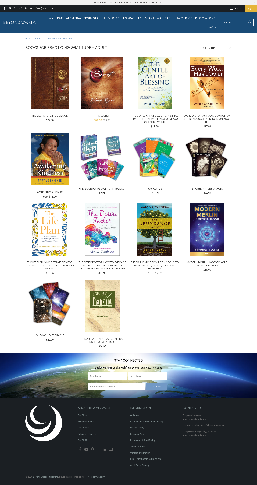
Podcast (129, 18)
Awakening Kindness (49, 159)
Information (204, 18)
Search (213, 26)
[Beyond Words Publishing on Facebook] (4, 9)
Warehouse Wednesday (65, 18)
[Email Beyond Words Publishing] (31, 9)
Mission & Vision (86, 421)
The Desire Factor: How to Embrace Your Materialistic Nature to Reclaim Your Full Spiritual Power (102, 229)
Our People (83, 427)
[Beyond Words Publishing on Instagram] (20, 9)
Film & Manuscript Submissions (146, 459)
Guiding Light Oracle (49, 304)
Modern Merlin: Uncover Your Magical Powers (207, 229)
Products (91, 18)
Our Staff (82, 440)
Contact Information (140, 452)
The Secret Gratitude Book (49, 83)
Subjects (111, 18)
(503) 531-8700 (45, 8)
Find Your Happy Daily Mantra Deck (102, 157)
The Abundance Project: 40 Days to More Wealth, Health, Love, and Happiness (154, 229)
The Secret (102, 83)
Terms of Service (138, 446)
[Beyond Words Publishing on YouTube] (9, 9)
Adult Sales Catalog (139, 465)
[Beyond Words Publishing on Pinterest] (15, 9)
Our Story (82, 415)
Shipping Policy (137, 434)
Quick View (50, 90)
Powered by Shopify (95, 477)
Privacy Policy (137, 427)
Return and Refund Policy (142, 440)
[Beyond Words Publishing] (19, 22)
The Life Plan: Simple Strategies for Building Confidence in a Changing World (49, 229)
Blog (189, 18)
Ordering (134, 415)
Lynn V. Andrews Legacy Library (160, 18)
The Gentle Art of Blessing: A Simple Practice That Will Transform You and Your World (154, 83)
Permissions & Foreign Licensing (146, 421)
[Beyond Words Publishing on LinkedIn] (25, 9)
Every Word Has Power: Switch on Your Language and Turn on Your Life (207, 83)
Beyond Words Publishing (45, 477)
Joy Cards (154, 157)
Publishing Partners (87, 434)
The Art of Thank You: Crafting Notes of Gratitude (102, 306)
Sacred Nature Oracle (207, 157)
